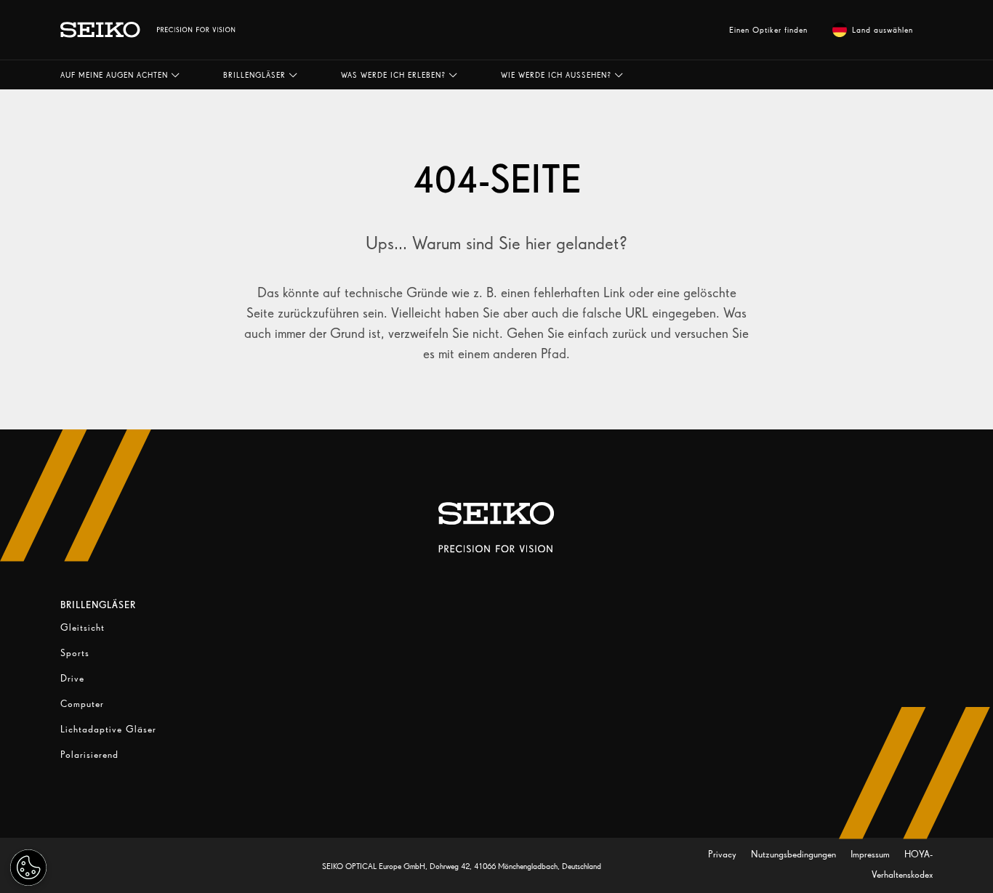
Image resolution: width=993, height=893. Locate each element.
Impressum (872, 854)
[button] (120, 74)
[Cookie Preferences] (28, 867)
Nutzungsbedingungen (795, 854)
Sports (74, 652)
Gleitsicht (82, 627)
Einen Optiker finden (768, 30)
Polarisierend (89, 754)
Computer (82, 703)
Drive (72, 678)
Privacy (723, 854)
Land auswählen (882, 30)
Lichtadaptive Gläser (108, 729)
